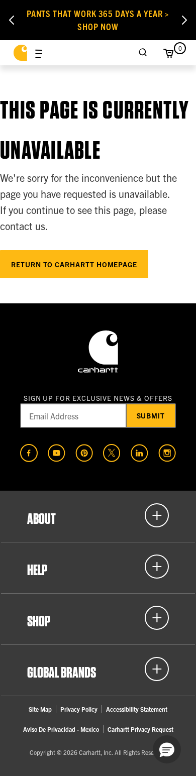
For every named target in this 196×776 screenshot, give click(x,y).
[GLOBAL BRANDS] (98, 669)
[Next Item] (184, 20)
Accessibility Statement (136, 709)
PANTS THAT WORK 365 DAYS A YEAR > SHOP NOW (98, 20)
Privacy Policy (78, 709)
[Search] (143, 52)
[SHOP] (98, 618)
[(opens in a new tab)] (29, 453)
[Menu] (39, 53)
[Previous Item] (11, 20)
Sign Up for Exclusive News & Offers (98, 397)
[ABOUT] (98, 515)
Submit (151, 415)
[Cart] (168, 53)
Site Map (40, 709)
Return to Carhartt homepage (74, 264)
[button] (167, 749)
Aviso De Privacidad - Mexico (61, 729)
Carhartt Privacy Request (140, 729)
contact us (22, 225)
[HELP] (98, 567)
